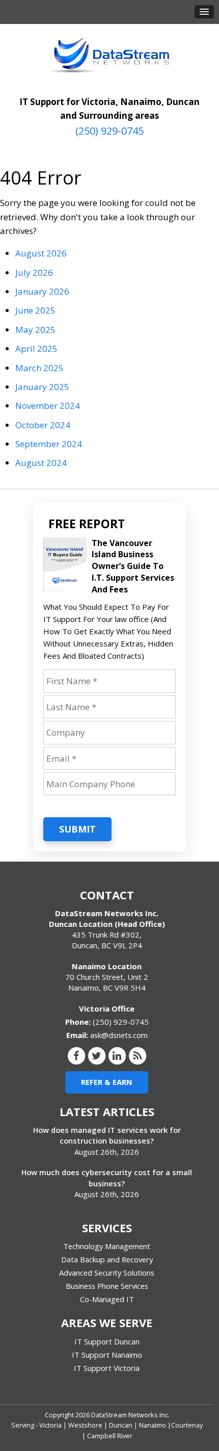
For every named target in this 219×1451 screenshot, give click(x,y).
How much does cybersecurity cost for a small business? (106, 1177)
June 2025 (35, 310)
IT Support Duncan (107, 1341)
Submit (77, 829)
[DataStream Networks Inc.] (109, 55)
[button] (204, 11)
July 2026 (34, 272)
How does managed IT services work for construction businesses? (107, 1135)
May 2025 (35, 329)
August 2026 (41, 253)
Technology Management (106, 1246)
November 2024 (47, 405)
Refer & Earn (106, 1082)
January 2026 (42, 291)
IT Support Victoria (107, 1368)
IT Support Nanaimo (107, 1355)
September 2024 (48, 444)
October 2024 (42, 425)
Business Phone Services (107, 1286)
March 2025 (39, 368)
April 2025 (36, 348)
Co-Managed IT (107, 1299)
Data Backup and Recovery (107, 1259)
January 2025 (42, 387)
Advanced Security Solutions (106, 1272)
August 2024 (41, 463)
